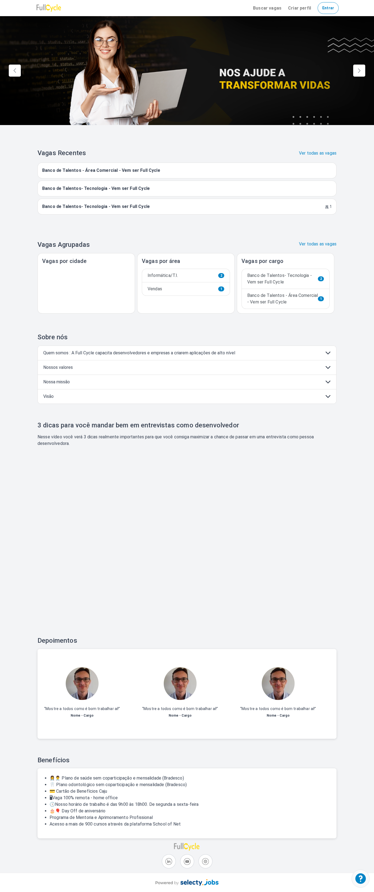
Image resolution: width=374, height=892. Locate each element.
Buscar (267, 8)
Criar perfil (299, 8)
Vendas (185, 288)
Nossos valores (58, 367)
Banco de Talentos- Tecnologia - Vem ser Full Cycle (284, 279)
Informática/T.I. (185, 275)
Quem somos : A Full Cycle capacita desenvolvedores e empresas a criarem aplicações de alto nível (139, 352)
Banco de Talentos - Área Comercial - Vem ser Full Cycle (284, 299)
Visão (48, 396)
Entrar (328, 8)
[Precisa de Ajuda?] (361, 879)
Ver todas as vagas (317, 153)
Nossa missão (56, 381)
